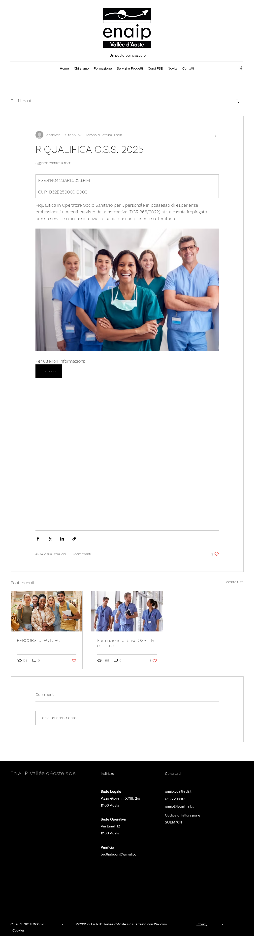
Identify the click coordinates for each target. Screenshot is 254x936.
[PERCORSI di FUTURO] (46, 611)
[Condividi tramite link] (74, 538)
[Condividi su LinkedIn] (62, 538)
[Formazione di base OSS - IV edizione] (127, 611)
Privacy (201, 924)
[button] (237, 101)
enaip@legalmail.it (179, 806)
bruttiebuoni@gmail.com (120, 854)
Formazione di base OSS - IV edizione (125, 643)
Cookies (18, 930)
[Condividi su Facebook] (37, 538)
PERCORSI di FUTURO (39, 640)
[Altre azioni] (216, 135)
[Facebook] (241, 68)
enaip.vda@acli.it (178, 791)
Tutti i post (21, 100)
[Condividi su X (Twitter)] (50, 538)
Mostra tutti (234, 582)
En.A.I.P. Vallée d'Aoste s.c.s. (43, 773)
